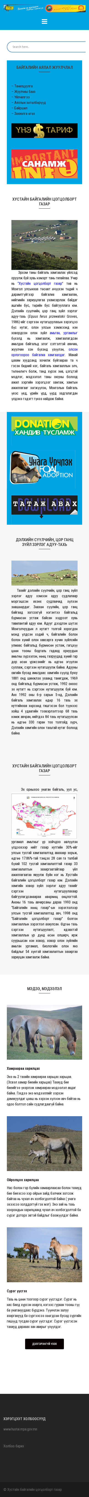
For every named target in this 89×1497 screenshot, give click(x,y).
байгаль (58, 789)
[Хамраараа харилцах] (44, 1032)
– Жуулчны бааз (23, 91)
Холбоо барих (13, 1446)
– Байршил (19, 108)
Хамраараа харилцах (23, 1068)
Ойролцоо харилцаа (23, 1180)
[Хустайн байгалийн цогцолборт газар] (44, 10)
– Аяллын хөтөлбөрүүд (28, 102)
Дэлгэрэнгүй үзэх (44, 1344)
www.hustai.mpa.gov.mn (20, 1429)
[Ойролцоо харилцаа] (44, 1143)
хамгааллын (20, 924)
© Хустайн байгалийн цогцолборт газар (32, 1489)
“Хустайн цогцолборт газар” (40, 283)
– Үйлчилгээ (20, 97)
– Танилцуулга (22, 86)
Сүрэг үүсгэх (17, 1291)
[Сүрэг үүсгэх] (44, 1254)
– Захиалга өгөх (23, 113)
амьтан (55, 333)
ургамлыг (70, 333)
